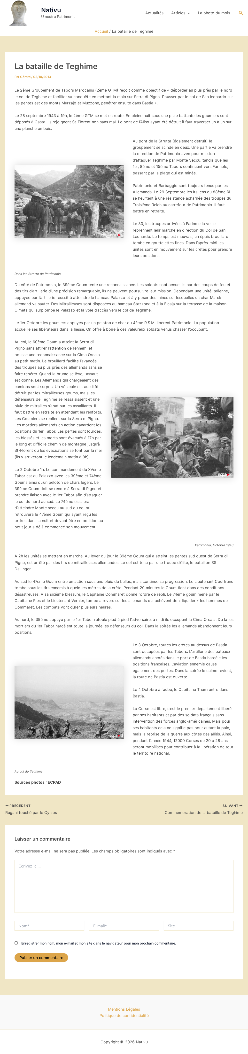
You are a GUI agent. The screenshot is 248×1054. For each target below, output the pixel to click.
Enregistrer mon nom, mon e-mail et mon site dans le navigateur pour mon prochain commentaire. (98, 943)
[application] (187, 13)
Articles (178, 12)
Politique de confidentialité (124, 1015)
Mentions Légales (124, 1009)
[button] (241, 13)
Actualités (154, 12)
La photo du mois (214, 12)
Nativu (51, 10)
